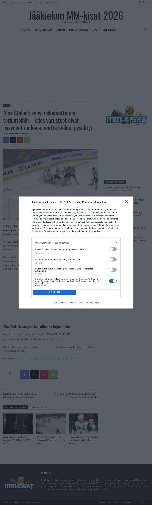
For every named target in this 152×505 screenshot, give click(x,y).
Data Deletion (59, 303)
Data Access (76, 303)
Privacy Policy (92, 303)
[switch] (113, 249)
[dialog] (76, 252)
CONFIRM (54, 292)
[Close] (127, 202)
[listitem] (76, 242)
